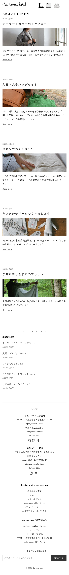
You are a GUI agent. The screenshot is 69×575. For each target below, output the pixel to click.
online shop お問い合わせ (34, 503)
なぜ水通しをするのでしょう (17, 384)
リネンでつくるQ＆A (13, 363)
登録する (59, 558)
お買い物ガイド (34, 499)
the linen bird (38, 568)
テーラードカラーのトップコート (19, 343)
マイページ (34, 495)
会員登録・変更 (34, 491)
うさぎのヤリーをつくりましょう (19, 374)
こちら (36, 428)
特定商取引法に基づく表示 (34, 511)
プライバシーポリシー (34, 507)
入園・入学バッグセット (14, 353)
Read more (7, 59)
